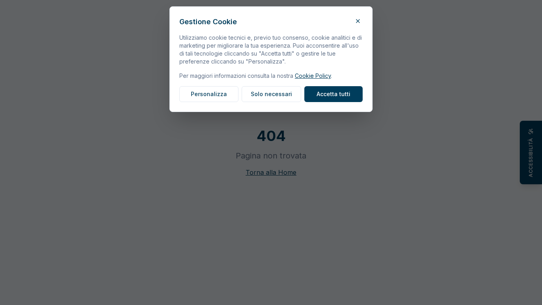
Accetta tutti (333, 94)
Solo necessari (271, 94)
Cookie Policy (313, 75)
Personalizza (209, 94)
